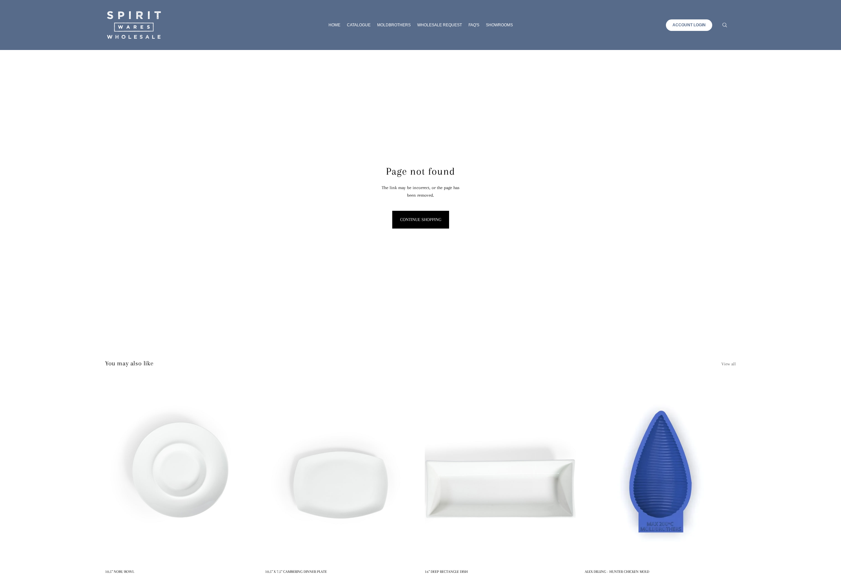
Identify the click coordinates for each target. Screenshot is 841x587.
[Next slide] (726, 471)
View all (728, 363)
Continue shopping (420, 219)
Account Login (689, 25)
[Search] (724, 25)
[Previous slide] (594, 471)
